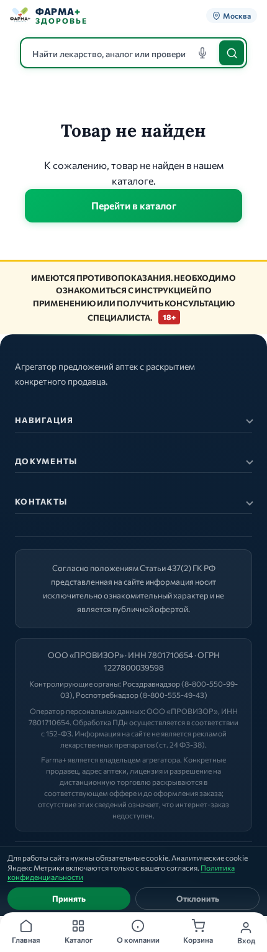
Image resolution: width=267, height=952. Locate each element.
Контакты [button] (41, 501)
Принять (69, 899)
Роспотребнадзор (107, 694)
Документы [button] (46, 461)
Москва (237, 15)
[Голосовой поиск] (202, 52)
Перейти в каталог (133, 205)
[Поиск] (231, 52)
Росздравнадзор (151, 683)
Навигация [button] (44, 420)
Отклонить (197, 899)
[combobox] (133, 52)
